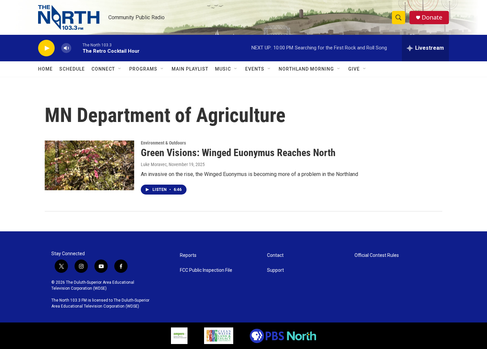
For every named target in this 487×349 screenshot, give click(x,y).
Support (275, 270)
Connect (103, 69)
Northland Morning (306, 69)
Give (354, 69)
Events (254, 69)
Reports (188, 255)
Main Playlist (190, 69)
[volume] (66, 48)
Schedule (72, 69)
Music (223, 69)
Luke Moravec (154, 164)
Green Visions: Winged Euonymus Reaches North (238, 152)
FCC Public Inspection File (206, 270)
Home (45, 69)
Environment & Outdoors (163, 142)
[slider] (77, 47)
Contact (275, 255)
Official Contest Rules (376, 255)
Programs (143, 69)
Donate (432, 17)
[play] (46, 48)
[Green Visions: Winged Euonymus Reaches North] (89, 165)
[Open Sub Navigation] (120, 69)
